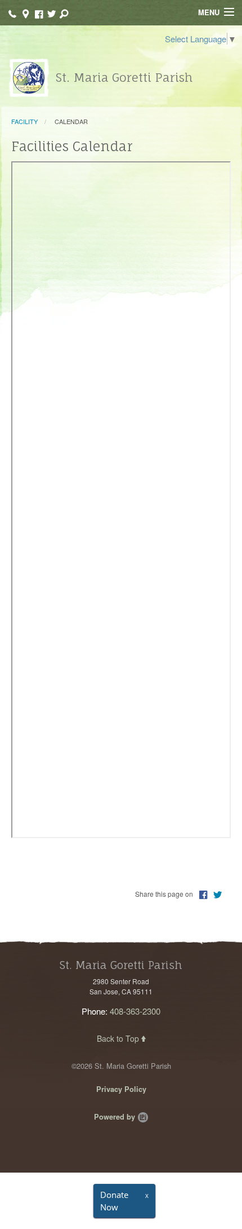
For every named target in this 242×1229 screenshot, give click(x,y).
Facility (24, 121)
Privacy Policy (121, 1089)
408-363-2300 (135, 1011)
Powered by (115, 1117)
